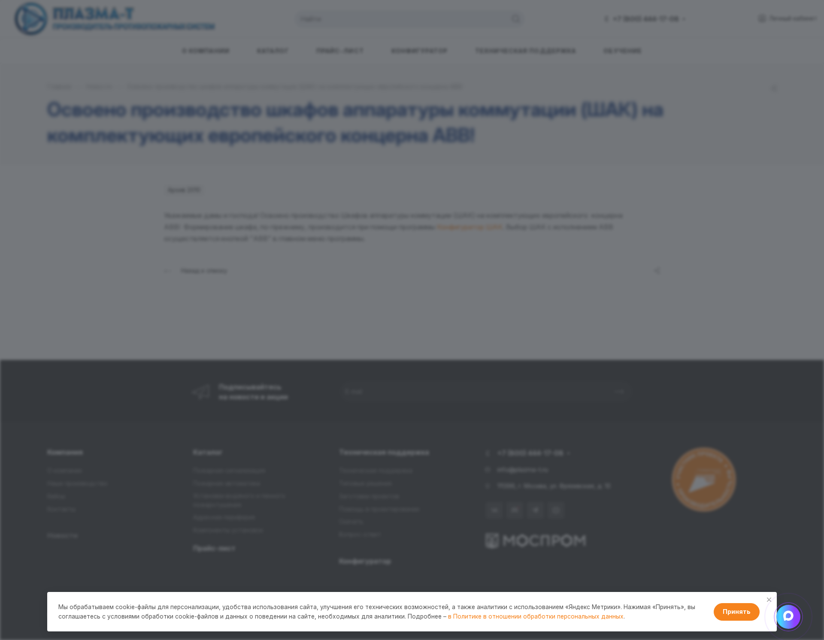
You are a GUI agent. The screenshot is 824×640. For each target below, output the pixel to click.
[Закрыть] (769, 599)
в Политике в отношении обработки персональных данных (536, 616)
